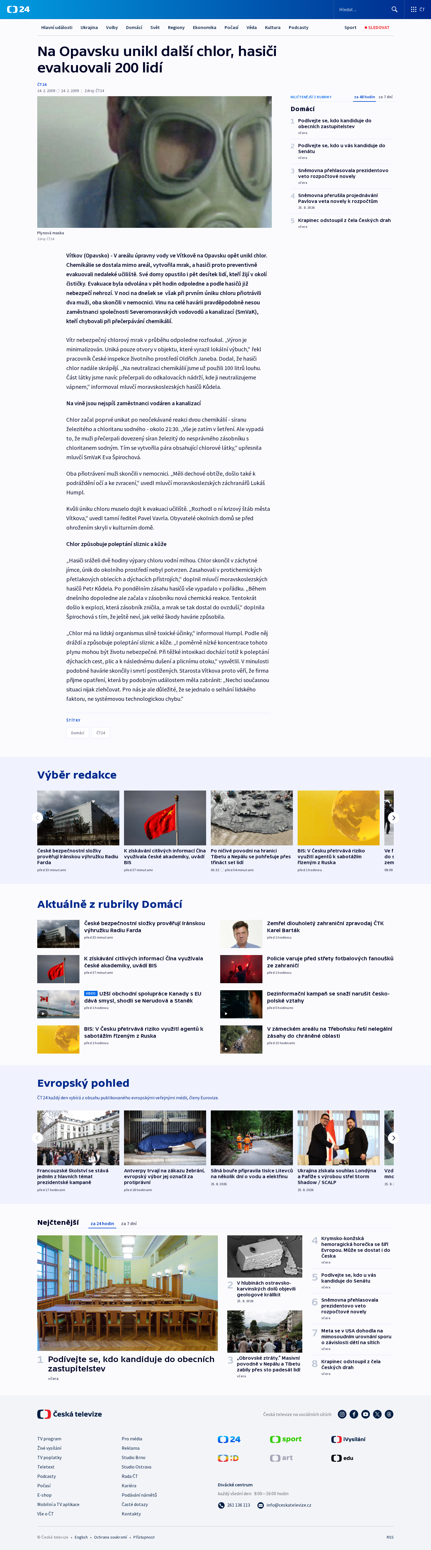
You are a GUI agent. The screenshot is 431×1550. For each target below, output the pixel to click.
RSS (390, 1537)
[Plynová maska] (154, 162)
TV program (49, 1439)
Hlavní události (56, 27)
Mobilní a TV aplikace (58, 1504)
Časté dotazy (135, 1504)
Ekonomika (204, 27)
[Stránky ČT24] (229, 1439)
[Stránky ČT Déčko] (228, 1458)
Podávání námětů (139, 1495)
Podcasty (298, 27)
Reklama (131, 1448)
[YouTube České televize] (365, 1414)
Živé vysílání (49, 1448)
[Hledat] (394, 9)
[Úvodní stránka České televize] (70, 1414)
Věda (252, 27)
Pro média (132, 1439)
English (81, 1537)
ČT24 (41, 84)
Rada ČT (130, 1476)
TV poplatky (49, 1457)
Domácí (134, 27)
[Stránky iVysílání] (348, 1439)
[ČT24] (18, 9)
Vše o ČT (45, 1514)
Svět (155, 27)
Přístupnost (144, 1537)
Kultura (273, 27)
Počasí (231, 27)
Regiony (176, 27)
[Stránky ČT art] (281, 1458)
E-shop (44, 1495)
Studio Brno (133, 1457)
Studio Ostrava (136, 1467)
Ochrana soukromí (110, 1537)
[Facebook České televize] (354, 1414)
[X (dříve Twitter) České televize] (377, 1414)
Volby (112, 27)
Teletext (46, 1467)
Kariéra (129, 1485)
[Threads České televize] (389, 1414)
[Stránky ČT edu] (342, 1458)
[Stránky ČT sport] (286, 1439)
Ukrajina (89, 27)
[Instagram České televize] (342, 1414)
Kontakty (131, 1514)
